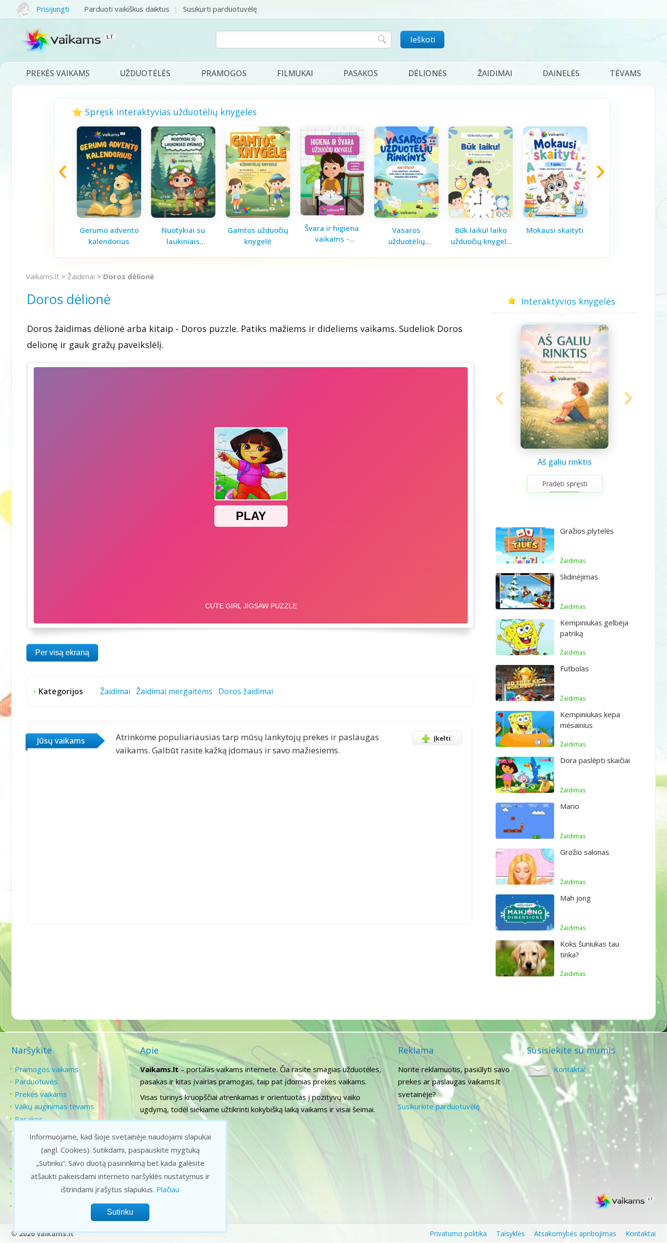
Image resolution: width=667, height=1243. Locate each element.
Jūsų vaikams (61, 740)
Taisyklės (510, 1233)
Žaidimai (495, 73)
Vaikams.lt (42, 276)
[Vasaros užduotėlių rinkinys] (406, 215)
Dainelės (561, 73)
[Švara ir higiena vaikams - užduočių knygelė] (332, 212)
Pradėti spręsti (564, 483)
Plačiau (167, 1189)
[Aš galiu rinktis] (564, 446)
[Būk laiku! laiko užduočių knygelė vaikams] (481, 215)
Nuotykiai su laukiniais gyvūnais (183, 236)
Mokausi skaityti (555, 230)
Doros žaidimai (245, 691)
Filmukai (295, 73)
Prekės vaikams (58, 73)
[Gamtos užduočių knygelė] (258, 215)
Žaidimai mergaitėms (174, 691)
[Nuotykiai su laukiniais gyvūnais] (183, 215)
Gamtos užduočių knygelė (258, 235)
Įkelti (442, 738)
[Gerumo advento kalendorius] (109, 215)
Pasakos (360, 73)
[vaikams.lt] (69, 42)
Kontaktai (569, 1069)
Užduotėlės (145, 73)
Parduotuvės (36, 1081)
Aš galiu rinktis (565, 461)
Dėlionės (427, 73)
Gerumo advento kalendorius (109, 235)
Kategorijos (61, 691)
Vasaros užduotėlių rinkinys (406, 236)
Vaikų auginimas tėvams (54, 1106)
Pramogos (224, 73)
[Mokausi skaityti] (555, 215)
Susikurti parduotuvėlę (220, 9)
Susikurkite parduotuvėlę (438, 1106)
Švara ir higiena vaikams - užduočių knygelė (332, 234)
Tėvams (625, 73)
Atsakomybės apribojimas (575, 1233)
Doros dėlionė (128, 276)
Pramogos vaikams (47, 1069)
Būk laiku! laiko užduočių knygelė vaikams (481, 236)
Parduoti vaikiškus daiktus (126, 9)
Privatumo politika (458, 1233)
